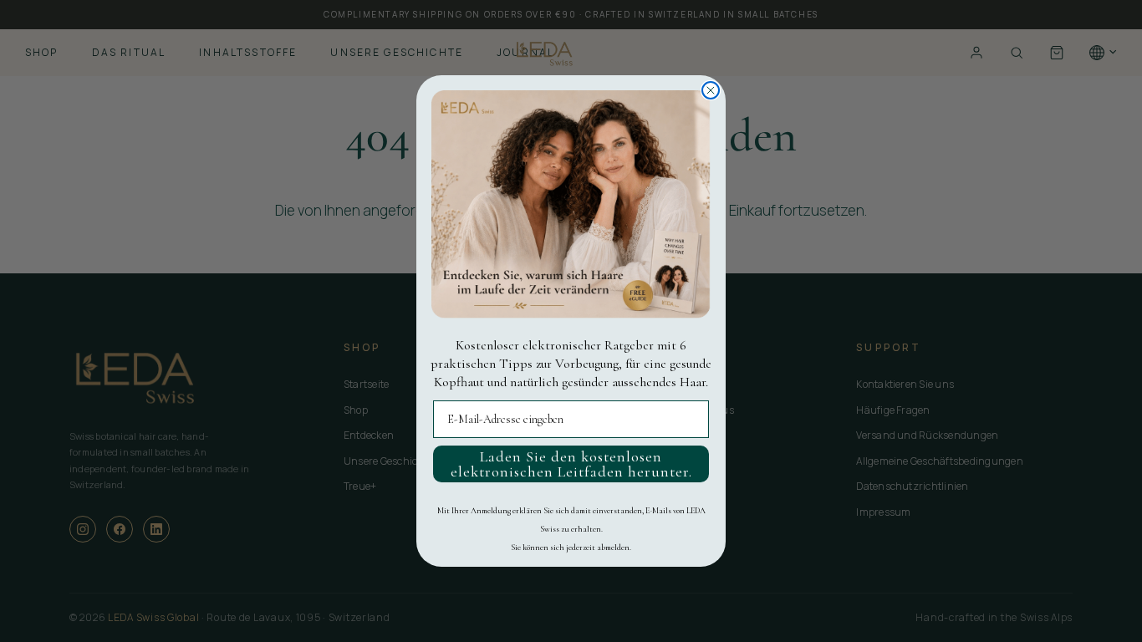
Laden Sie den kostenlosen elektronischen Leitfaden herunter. (571, 464)
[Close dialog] (710, 90)
